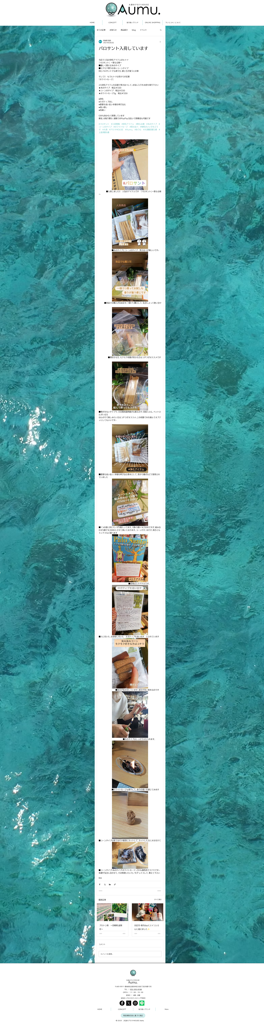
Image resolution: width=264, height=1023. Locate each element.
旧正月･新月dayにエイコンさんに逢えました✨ (146, 927)
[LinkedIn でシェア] (110, 884)
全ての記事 (101, 30)
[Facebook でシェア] (100, 884)
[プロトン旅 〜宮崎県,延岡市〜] (112, 912)
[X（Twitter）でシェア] (105, 884)
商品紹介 (124, 30)
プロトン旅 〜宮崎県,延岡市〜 (110, 927)
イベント (143, 30)
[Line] (141, 1003)
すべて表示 (157, 899)
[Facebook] (122, 1003)
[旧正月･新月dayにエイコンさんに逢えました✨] (147, 912)
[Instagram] (135, 1003)
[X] (128, 1003)
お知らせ (113, 30)
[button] (161, 30)
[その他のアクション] (160, 41)
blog (134, 30)
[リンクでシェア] (115, 884)
